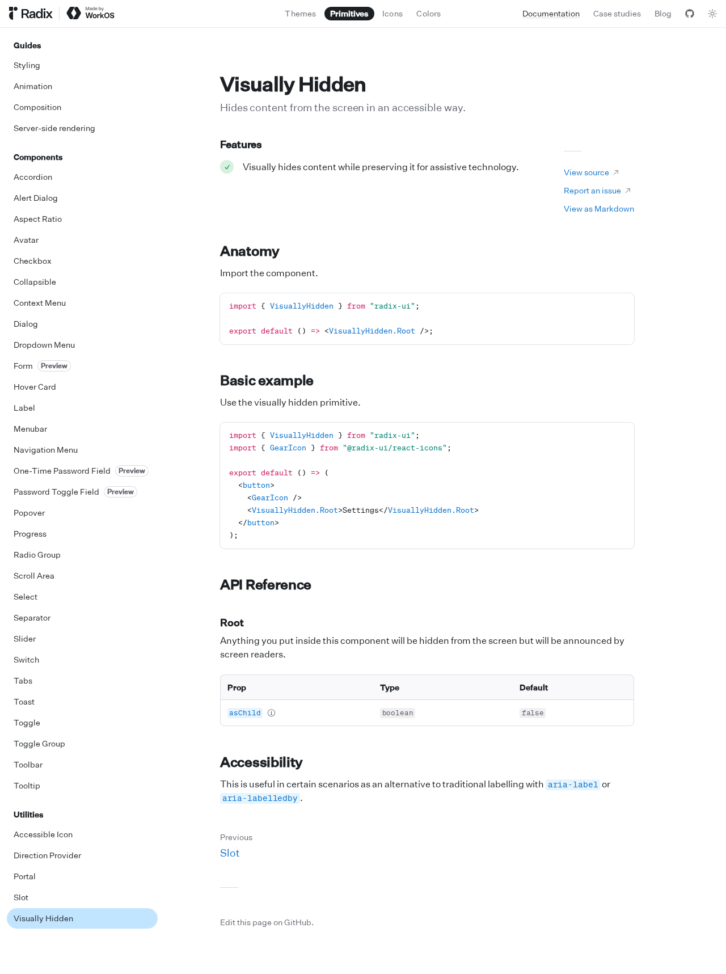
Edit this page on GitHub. (267, 922)
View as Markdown (599, 208)
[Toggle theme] (712, 14)
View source (586, 172)
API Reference (265, 584)
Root (232, 622)
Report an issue (592, 190)
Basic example (267, 380)
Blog (663, 13)
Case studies (617, 13)
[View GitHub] (690, 14)
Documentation (551, 13)
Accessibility (261, 761)
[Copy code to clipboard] (621, 306)
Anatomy (250, 250)
